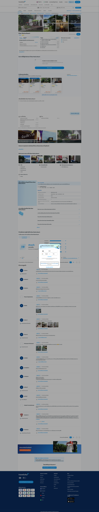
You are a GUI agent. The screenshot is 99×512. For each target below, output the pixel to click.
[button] (50, 257)
